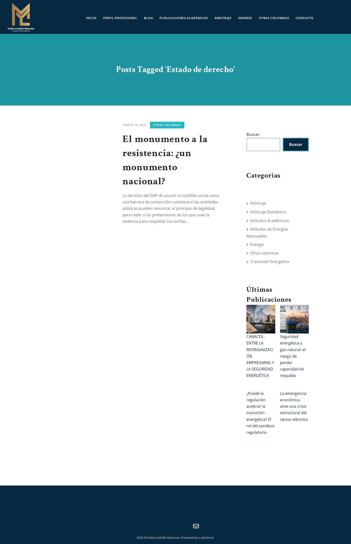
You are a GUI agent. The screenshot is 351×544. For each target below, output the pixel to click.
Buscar (253, 134)
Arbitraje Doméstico (268, 212)
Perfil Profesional (120, 18)
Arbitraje (223, 18)
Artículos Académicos (269, 220)
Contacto (304, 18)
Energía (245, 18)
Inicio (91, 18)
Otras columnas (274, 18)
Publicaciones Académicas (184, 18)
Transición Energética (269, 261)
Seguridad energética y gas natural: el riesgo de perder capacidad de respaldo (292, 356)
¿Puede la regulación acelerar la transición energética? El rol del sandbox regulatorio (260, 413)
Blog (148, 18)
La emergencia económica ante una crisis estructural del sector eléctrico (294, 406)
